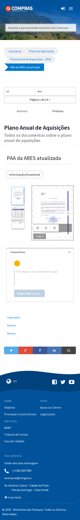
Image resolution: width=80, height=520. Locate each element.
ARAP (7, 428)
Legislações (47, 414)
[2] (18, 212)
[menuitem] (40, 317)
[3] (18, 223)
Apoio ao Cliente (50, 407)
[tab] (40, 252)
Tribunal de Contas (16, 434)
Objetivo (9, 407)
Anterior (22, 111)
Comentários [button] (17, 252)
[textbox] (40, 277)
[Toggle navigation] (38, 8)
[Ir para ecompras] (19, 8)
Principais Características (20, 414)
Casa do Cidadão (14, 441)
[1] (18, 196)
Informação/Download (24, 174)
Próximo (57, 111)
